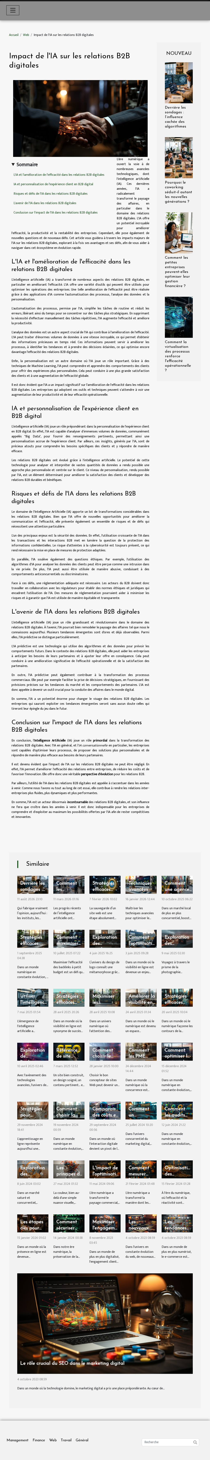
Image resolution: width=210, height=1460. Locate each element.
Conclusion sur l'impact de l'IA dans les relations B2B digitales (56, 212)
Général (82, 1440)
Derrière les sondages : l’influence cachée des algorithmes (175, 117)
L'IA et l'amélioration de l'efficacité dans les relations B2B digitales (59, 175)
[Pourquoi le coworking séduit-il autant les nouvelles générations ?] (179, 157)
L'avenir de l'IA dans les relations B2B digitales (45, 203)
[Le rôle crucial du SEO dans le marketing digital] (105, 1323)
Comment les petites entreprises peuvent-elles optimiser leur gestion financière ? (177, 272)
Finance (39, 1440)
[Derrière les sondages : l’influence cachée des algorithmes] (179, 82)
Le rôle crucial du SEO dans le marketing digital (72, 1363)
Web (26, 35)
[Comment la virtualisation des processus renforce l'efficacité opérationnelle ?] (179, 317)
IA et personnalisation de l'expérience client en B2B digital (53, 184)
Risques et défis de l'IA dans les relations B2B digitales (51, 194)
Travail (66, 1440)
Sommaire (27, 164)
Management (18, 1440)
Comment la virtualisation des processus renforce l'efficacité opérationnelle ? (178, 356)
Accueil (13, 35)
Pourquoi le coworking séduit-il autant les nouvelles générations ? (178, 192)
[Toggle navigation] (12, 10)
